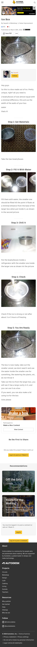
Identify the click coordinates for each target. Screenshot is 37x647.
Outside (4, 589)
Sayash (5, 23)
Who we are (6, 613)
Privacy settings (23, 637)
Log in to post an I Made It (18, 455)
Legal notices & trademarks (13, 643)
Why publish (6, 601)
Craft (3, 581)
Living (4, 586)
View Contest (18, 429)
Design (4, 578)
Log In (18, 532)
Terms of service (24, 634)
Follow (14, 76)
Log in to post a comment (18, 541)
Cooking (5, 583)
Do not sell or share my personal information (19, 640)
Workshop (13, 23)
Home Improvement (26, 23)
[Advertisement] (18, 10)
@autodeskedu (10, 626)
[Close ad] (34, 8)
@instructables (10, 622)
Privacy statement (10, 637)
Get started (6, 604)
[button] (2, 2)
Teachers (5, 592)
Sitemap (5, 610)
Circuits (4, 572)
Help (3, 607)
